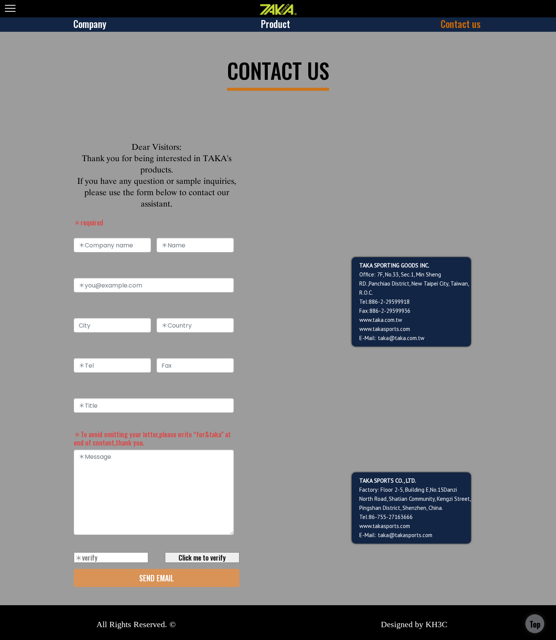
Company (89, 24)
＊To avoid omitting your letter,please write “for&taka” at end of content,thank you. (152, 438)
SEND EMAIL (156, 578)
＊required (88, 222)
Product (275, 24)
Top (535, 624)
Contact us (461, 24)
